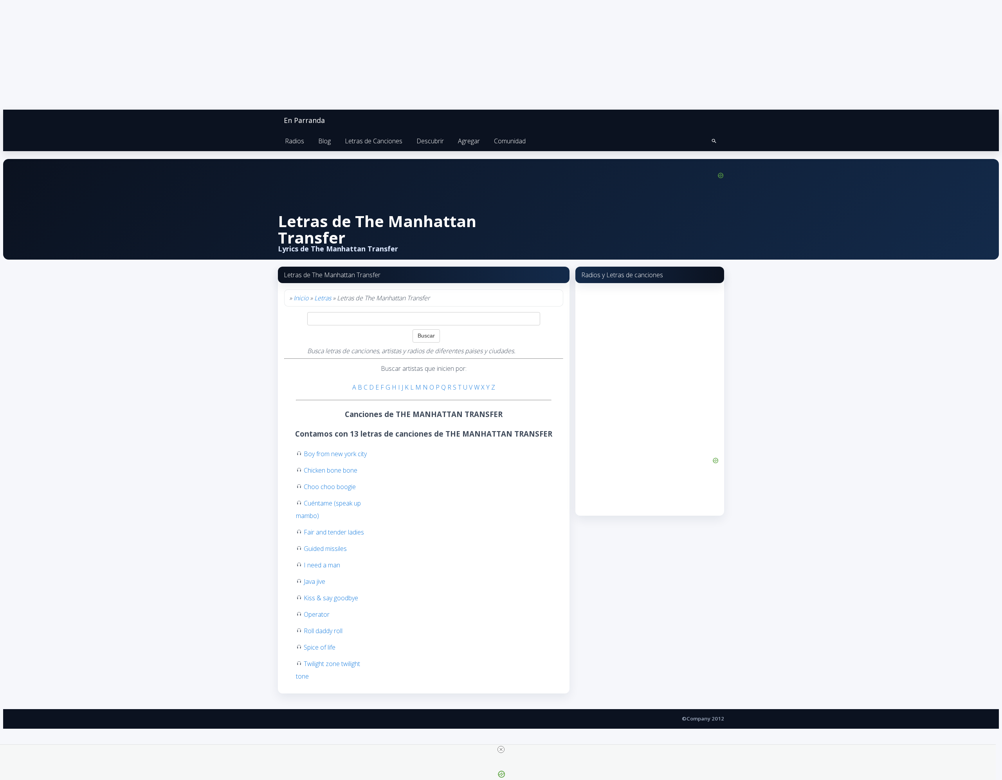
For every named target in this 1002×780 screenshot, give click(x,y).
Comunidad (510, 141)
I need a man (322, 565)
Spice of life (319, 647)
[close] (501, 749)
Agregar (469, 141)
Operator (317, 614)
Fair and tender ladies (334, 532)
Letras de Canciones (373, 141)
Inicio (301, 298)
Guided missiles (325, 548)
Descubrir (430, 141)
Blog (324, 141)
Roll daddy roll (323, 631)
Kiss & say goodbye (331, 598)
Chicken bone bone (330, 470)
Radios (294, 141)
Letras (322, 298)
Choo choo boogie (330, 486)
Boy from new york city (335, 454)
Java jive (314, 581)
